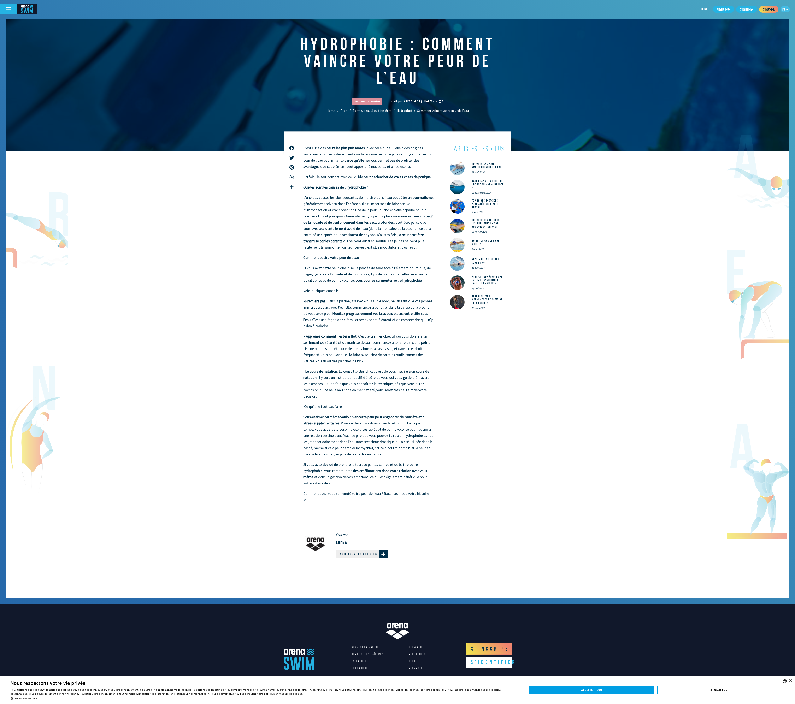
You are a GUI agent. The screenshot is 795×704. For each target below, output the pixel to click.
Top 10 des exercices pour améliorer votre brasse (486, 204)
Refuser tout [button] (719, 690)
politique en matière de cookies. (283, 694)
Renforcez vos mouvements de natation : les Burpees (487, 299)
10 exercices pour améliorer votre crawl (487, 165)
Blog (344, 110)
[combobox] (785, 681)
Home (704, 9)
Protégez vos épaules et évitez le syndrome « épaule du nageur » (487, 280)
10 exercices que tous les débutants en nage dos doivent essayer (486, 223)
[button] (261, 698)
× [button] (790, 680)
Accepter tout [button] (591, 690)
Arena (408, 101)
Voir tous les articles (358, 554)
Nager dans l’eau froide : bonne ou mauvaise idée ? (488, 184)
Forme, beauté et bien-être (372, 110)
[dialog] (397, 690)
